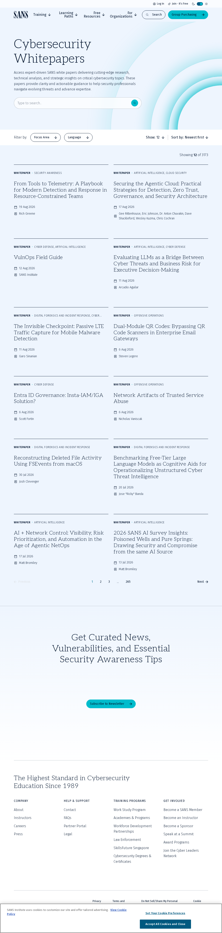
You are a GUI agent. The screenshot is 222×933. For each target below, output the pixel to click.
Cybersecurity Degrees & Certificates (132, 859)
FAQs (67, 818)
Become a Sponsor (178, 826)
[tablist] (61, 137)
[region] (111, 918)
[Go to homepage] (21, 14)
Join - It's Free (180, 3)
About (18, 810)
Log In (160, 3)
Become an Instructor (180, 818)
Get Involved (174, 801)
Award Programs (176, 842)
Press (18, 834)
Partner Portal (75, 826)
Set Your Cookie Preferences (165, 913)
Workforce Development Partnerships (133, 829)
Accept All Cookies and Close (165, 924)
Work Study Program (130, 810)
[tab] (42, 14)
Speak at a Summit (178, 834)
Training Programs (130, 801)
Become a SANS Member (182, 810)
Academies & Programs (132, 818)
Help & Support (77, 801)
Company (21, 801)
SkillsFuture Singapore (131, 848)
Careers (20, 826)
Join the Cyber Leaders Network (181, 853)
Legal (68, 834)
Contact (70, 810)
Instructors (22, 818)
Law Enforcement (127, 840)
